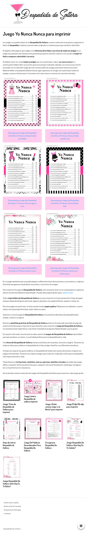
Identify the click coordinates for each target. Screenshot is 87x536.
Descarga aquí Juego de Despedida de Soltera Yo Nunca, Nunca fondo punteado (22, 136)
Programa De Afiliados (12, 510)
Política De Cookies (11, 503)
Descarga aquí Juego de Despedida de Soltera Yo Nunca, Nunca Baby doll (65, 203)
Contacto (7, 513)
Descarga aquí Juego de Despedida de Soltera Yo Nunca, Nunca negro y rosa (22, 203)
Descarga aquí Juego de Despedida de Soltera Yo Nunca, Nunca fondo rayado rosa (65, 136)
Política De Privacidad (12, 506)
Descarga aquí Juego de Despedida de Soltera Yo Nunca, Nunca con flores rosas (65, 271)
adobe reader (67, 292)
